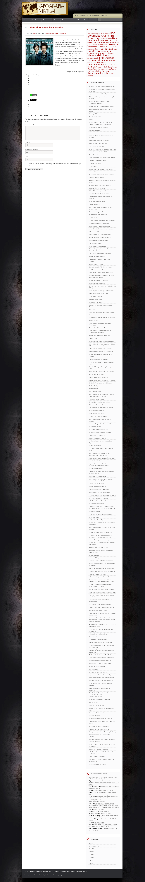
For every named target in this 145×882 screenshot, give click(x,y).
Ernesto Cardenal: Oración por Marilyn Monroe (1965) (102, 287)
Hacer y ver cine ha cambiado (97, 713)
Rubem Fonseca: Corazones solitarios (100, 185)
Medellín (93, 67)
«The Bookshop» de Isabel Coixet (98, 293)
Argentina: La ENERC (95, 130)
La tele (91, 133)
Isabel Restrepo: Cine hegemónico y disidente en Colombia (102, 745)
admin (34, 33)
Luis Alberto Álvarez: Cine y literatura (99, 501)
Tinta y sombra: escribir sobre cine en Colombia (99, 260)
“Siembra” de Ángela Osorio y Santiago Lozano (100, 368)
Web (26, 156)
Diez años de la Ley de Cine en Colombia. (101, 604)
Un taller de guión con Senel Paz (98, 429)
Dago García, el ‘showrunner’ (97, 188)
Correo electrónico (31, 149)
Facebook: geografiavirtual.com (79, 871)
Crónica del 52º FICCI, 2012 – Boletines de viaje (101, 709)
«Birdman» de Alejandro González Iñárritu (101, 561)
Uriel (90, 809)
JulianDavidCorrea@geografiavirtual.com (42, 871)
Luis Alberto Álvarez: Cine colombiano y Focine (100, 306)
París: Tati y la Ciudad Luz (96, 705)
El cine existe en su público (97, 435)
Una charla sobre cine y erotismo (98, 498)
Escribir (90, 51)
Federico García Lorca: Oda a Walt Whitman (101, 658)
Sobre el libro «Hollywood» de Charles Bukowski (100, 420)
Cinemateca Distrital (100, 42)
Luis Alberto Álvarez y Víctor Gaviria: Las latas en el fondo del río (102, 753)
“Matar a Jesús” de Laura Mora (98, 328)
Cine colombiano (35, 19)
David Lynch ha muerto (95, 114)
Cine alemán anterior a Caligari (98, 672)
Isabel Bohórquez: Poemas (96, 172)
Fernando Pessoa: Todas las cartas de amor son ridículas (101, 596)
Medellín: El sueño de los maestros (99, 194)
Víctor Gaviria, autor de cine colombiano (100, 432)
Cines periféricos (99, 45)
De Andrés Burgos (94, 555)
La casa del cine (93, 217)
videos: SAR (104, 15)
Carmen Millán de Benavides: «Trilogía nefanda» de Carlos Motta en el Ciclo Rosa (101, 581)
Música (90, 69)
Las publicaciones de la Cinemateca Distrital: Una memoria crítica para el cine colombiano (102, 507)
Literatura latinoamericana (96, 63)
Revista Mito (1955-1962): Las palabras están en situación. (102, 564)
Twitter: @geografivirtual (62, 871)
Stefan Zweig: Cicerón (95, 155)
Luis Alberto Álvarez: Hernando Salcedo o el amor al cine (101, 651)
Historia (110, 53)
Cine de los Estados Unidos (100, 37)
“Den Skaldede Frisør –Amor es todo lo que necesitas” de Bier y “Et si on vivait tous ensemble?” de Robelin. (101, 695)
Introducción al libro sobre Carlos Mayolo (101, 514)
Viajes (111, 73)
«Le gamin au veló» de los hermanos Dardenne (99, 689)
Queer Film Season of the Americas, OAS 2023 (102, 149)
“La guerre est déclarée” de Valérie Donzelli (101, 678)
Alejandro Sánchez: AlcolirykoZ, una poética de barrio (101, 136)
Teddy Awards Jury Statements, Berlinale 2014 (102, 592)
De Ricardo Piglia (94, 386)
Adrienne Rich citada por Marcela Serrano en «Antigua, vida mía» (102, 740)
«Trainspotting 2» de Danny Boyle (98, 377)
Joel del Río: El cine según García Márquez (101, 589)
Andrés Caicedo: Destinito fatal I (98, 152)
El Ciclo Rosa (93, 338)
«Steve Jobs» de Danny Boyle (97, 484)
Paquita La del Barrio (95, 117)
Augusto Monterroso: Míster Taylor (98, 94)
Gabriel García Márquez (94, 53)
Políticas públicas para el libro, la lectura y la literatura (101, 98)
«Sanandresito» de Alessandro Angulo (100, 660)
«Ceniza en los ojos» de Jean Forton (99, 699)
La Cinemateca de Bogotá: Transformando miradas (101, 449)
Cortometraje (93, 47)
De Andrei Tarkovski (94, 511)
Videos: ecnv (84, 15)
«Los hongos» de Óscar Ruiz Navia (99, 489)
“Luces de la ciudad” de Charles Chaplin (100, 267)
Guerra (104, 53)
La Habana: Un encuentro (96, 270)
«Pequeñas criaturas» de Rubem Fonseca (101, 680)
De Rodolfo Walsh (94, 517)
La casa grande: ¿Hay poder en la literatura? (102, 220)
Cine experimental (107, 38)
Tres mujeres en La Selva (96, 146)
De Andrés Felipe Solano (96, 468)
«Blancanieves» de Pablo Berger (98, 634)
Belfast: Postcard (94, 388)
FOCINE (115, 51)
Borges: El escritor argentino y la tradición (101, 169)
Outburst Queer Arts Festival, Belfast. (99, 402)
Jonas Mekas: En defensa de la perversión (101, 273)
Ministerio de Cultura (104, 67)
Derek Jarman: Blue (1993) (96, 413)
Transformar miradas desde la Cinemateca (101, 408)
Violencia (90, 75)
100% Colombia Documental (97, 756)
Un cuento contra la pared (96, 504)
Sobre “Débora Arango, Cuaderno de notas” (101, 191)
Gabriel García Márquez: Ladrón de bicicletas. (102, 317)
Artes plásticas (91, 33)
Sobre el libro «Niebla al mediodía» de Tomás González (102, 528)
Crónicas (56, 19)
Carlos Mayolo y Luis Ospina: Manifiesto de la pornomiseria (102, 543)
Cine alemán (105, 33)
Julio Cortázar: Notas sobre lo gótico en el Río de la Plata (102, 90)
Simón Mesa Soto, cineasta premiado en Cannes (100, 110)
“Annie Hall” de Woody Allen (97, 666)
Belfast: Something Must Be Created (99, 226)
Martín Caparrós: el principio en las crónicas (101, 291)
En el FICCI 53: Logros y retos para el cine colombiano (101, 630)
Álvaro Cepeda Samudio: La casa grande (101, 229)
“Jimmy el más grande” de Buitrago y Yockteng (102, 732)
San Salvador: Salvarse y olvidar (98, 610)
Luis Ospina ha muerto (95, 243)
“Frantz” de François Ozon (96, 374)
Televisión (104, 73)
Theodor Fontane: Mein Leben (97, 574)
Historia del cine (97, 55)
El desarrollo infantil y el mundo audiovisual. (101, 607)
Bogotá (97, 33)
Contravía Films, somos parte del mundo (100, 383)
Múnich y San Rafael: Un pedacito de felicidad (102, 380)
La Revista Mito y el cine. (96, 558)
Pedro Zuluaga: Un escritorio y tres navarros (101, 371)
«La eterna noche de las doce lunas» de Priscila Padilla (100, 600)
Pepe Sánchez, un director (96, 399)
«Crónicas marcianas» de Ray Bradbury (100, 718)
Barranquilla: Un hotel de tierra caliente (100, 663)
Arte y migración (93, 669)
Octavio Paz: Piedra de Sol (96, 405)
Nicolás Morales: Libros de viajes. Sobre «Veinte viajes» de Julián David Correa (100, 123)
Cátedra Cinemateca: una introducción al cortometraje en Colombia (101, 585)
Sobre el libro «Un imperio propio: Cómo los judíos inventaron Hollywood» (101, 395)
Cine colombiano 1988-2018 (97, 296)
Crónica (102, 47)
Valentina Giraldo (94, 777)
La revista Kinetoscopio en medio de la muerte (102, 495)
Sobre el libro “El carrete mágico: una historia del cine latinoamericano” (102, 345)
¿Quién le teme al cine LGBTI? (97, 160)
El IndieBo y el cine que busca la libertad (100, 349)
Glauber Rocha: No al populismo (98, 749)
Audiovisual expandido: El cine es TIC (100, 424)
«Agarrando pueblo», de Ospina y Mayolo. (101, 675)
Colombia (113, 44)
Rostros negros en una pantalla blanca (100, 237)
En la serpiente (93, 166)
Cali (101, 33)
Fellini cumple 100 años (96, 232)
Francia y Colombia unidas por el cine (100, 253)
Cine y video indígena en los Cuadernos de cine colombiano (101, 646)
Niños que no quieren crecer (97, 201)
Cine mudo (112, 42)
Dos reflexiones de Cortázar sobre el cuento (101, 175)
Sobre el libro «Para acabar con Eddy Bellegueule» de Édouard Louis (100, 454)
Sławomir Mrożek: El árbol (96, 177)
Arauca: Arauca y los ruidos (97, 283)
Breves (26, 19)
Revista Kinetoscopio (98, 72)
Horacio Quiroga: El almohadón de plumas (101, 106)
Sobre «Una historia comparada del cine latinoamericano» (100, 208)
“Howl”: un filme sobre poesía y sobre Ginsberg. (99, 735)
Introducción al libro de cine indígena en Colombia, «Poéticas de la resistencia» (100, 536)
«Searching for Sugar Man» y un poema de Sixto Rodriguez (101, 760)
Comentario (29, 125)
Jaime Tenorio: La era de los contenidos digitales (100, 684)
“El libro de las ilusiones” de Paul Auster (100, 655)
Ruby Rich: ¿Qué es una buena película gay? (102, 86)
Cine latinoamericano (102, 39)
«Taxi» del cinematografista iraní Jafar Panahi (102, 458)
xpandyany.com (62, 875)
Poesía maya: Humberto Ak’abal (98, 215)
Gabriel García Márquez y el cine (98, 127)
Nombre (28, 142)
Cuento (97, 49)
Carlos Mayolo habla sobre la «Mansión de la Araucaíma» (102, 523)
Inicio (76, 15)
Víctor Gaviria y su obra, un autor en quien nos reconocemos (102, 614)
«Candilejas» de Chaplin (96, 302)
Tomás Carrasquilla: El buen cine (98, 280)
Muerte (114, 67)
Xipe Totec (92, 310)
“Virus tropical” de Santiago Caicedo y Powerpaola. (100, 324)
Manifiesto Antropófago (95, 299)
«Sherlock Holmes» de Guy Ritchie (46, 27)
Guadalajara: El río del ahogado (98, 640)
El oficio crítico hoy (94, 204)
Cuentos (64, 19)
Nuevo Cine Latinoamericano (102, 69)
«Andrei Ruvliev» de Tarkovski (97, 486)
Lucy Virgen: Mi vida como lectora (98, 359)
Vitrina (85, 19)
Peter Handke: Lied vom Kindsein (98, 240)
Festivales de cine (102, 51)
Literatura (109, 58)
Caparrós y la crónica (95, 163)
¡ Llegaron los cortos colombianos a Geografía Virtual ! (102, 722)
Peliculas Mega (93, 807)
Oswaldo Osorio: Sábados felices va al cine (101, 341)
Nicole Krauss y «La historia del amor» (100, 234)
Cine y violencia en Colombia (97, 764)
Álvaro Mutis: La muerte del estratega (99, 140)
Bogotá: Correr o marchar (96, 264)
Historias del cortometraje (96, 410)
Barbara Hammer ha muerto (97, 256)
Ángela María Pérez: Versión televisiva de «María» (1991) (101, 551)
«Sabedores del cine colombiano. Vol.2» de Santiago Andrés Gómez (101, 276)
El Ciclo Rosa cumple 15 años (97, 438)
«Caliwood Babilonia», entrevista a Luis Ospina (100, 442)
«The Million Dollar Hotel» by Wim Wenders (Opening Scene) (101, 472)
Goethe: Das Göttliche (95, 446)
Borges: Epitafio (93, 320)
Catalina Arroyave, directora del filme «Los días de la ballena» (101, 250)
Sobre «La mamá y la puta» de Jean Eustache (102, 157)
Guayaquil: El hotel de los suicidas (99, 223)
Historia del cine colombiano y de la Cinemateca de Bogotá (99, 102)
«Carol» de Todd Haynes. (96, 461)
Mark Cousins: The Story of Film (98, 143)
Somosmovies (93, 805)
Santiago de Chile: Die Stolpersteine (99, 492)
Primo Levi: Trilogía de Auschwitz (98, 212)
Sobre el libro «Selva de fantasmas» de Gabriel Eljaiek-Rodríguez (100, 331)
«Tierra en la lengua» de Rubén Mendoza (101, 577)
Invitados (72, 19)
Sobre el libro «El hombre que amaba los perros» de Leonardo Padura (101, 480)
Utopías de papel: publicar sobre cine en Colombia (100, 355)
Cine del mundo (47, 19)
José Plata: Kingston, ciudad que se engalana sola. (102, 313)
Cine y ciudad (93, 637)
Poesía (113, 69)
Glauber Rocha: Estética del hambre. (99, 335)
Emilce (90, 798)
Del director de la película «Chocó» (99, 726)
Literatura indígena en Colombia (98, 416)
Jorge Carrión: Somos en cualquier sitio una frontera (101, 363)
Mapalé (91, 119)
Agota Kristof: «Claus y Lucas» (97, 246)
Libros (79, 19)
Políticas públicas (94, 71)
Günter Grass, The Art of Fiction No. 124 (100, 532)
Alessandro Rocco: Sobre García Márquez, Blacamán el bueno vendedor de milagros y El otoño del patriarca (102, 619)
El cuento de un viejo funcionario (98, 547)
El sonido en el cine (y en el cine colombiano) (102, 571)
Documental (106, 49)
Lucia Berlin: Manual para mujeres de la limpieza (100, 197)
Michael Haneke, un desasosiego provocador (102, 540)
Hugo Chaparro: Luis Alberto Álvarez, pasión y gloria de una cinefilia (102, 625)
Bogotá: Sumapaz (94, 702)
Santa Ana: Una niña (95, 391)
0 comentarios (62, 33)
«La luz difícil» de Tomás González (99, 729)
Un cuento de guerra (95, 427)
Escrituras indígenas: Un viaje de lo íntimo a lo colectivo (102, 181)
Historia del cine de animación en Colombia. (101, 568)
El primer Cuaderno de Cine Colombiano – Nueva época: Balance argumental (101, 465)
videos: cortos (94, 15)
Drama (114, 49)
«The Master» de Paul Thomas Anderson (100, 642)
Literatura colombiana (97, 60)
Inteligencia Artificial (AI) (96, 520)
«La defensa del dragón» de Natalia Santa (101, 351)
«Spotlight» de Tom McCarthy (97, 476)
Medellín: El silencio (94, 716)
